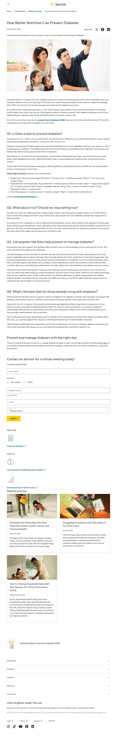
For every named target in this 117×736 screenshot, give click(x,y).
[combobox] (58, 410)
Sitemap (52, 721)
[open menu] (9, 4)
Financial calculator (15, 446)
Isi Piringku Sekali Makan (25, 197)
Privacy (22, 721)
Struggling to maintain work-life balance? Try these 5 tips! (84, 524)
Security (37, 721)
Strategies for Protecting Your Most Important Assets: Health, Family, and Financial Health (29, 525)
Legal (9, 721)
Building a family (35, 11)
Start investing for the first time (21, 488)
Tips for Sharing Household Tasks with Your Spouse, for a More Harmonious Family (29, 587)
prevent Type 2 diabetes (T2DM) (51, 120)
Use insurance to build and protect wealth (25, 470)
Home (9, 11)
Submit (14, 419)
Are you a (11, 378)
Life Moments (20, 11)
